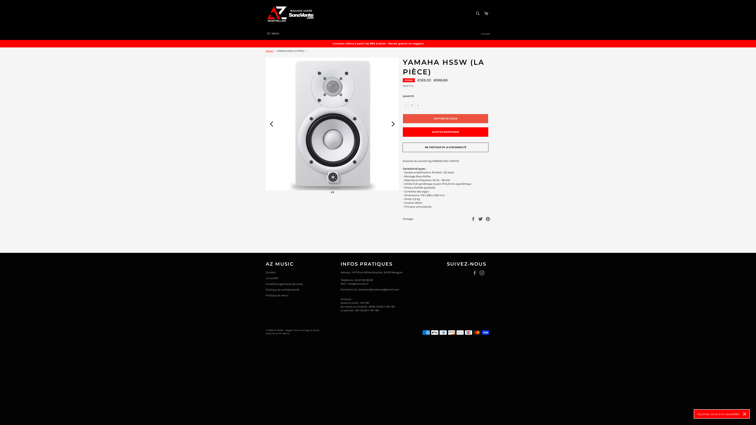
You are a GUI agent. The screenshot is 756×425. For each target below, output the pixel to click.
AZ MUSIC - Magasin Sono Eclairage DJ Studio (297, 330)
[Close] (744, 414)
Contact (271, 272)
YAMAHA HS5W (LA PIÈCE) (290, 51)
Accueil (269, 51)
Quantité (408, 96)
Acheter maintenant (445, 131)
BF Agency (284, 333)
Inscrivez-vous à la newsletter (718, 414)
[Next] (393, 123)
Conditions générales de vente (284, 284)
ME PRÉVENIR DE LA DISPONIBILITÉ (445, 147)
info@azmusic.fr (358, 283)
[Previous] (271, 123)
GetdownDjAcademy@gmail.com (378, 289)
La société (272, 278)
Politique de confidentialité (282, 289)
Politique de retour (277, 295)
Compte (485, 33)
